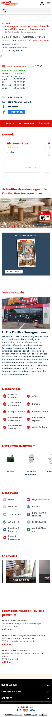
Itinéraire (13, 106)
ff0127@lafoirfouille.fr (20, 102)
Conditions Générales (13, 715)
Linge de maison (40, 499)
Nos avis (10, 123)
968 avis (22, 40)
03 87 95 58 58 (15, 97)
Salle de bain (14, 514)
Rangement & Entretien (39, 514)
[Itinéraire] (26, 56)
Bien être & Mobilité (13, 529)
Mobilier (12, 506)
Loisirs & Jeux (39, 521)
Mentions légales (30, 715)
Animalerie (13, 521)
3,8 (14, 40)
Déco (11, 499)
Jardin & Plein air (39, 529)
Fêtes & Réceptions (14, 537)
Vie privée (43, 715)
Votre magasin (27, 123)
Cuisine (36, 506)
